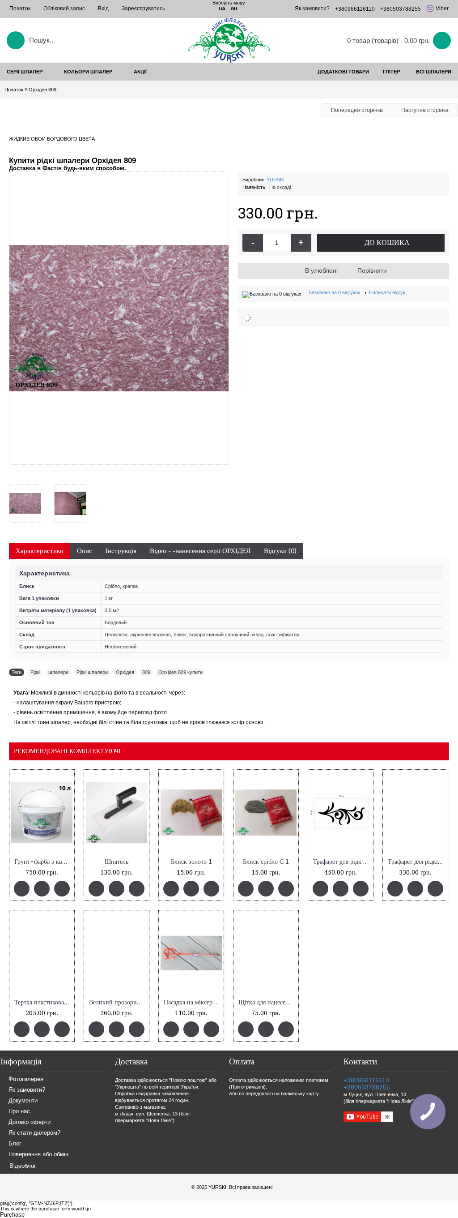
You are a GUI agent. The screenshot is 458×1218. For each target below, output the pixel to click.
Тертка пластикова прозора (43, 1002)
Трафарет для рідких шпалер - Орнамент (342, 862)
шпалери (58, 672)
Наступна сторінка (425, 110)
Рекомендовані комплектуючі (67, 751)
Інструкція (121, 551)
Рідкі (35, 672)
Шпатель (116, 862)
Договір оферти (29, 1122)
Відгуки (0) (280, 551)
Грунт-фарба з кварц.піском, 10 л (43, 862)
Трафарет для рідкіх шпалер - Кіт (417, 862)
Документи (23, 1101)
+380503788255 (367, 1087)
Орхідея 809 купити (180, 672)
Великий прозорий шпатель (118, 1002)
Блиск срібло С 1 (266, 862)
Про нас (19, 1111)
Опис (84, 551)
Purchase (12, 1214)
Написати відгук (387, 292)
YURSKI (275, 179)
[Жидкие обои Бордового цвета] (28, 500)
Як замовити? (26, 1090)
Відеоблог (22, 1165)
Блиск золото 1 (191, 862)
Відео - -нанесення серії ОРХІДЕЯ (200, 551)
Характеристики (40, 551)
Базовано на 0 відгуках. (335, 292)
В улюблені (321, 270)
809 (146, 672)
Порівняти (372, 270)
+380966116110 (366, 1080)
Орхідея (125, 672)
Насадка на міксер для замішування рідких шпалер (193, 1002)
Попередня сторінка (357, 110)
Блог (14, 1144)
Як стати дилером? (34, 1133)
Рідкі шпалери (92, 672)
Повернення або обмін (38, 1154)
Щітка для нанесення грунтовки (267, 1002)
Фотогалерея (25, 1079)
